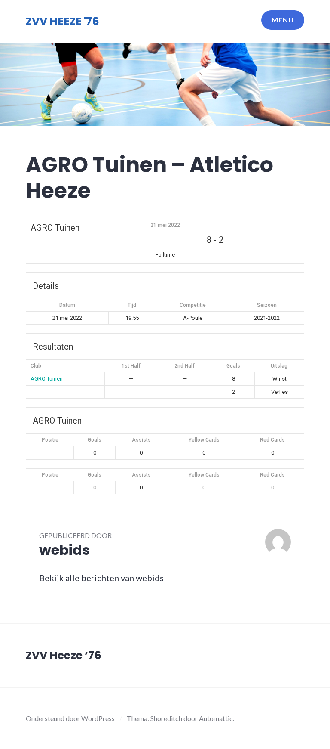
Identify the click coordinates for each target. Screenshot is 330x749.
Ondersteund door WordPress (70, 718)
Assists (141, 440)
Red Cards (272, 440)
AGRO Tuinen (47, 378)
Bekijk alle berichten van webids (101, 578)
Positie (50, 440)
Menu (283, 19)
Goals (94, 440)
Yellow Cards (204, 440)
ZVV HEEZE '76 (62, 21)
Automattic (216, 718)
